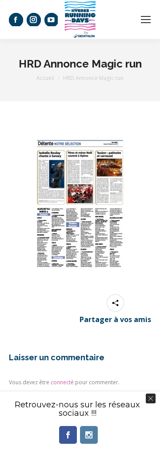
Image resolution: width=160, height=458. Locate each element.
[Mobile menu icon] (145, 19)
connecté (62, 382)
